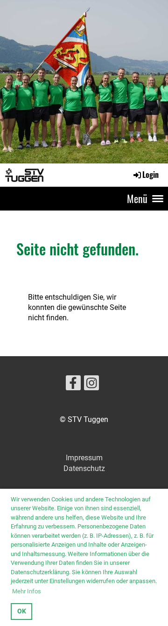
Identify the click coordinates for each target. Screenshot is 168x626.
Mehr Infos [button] (26, 591)
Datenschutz (84, 468)
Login (150, 174)
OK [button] (21, 611)
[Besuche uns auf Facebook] (73, 385)
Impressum (84, 457)
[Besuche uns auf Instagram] (91, 385)
